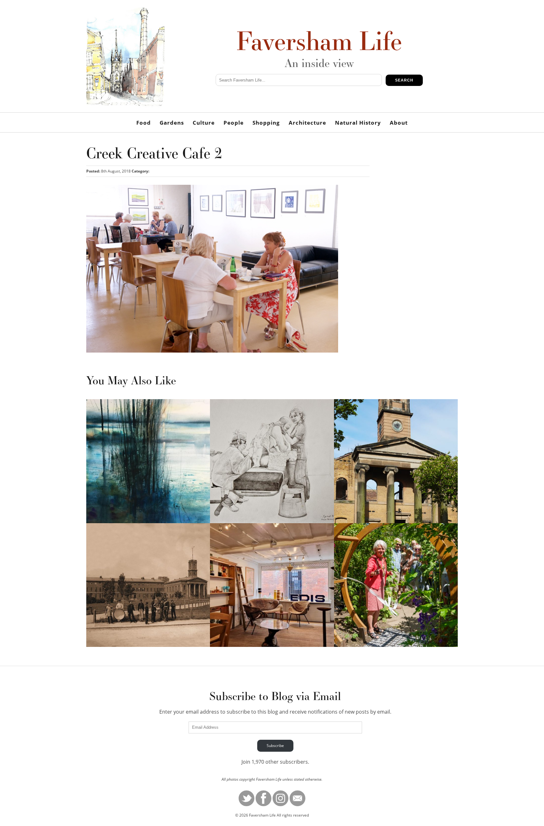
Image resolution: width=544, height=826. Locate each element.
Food (143, 122)
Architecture (307, 122)
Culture (204, 122)
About (399, 122)
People (234, 122)
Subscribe (275, 745)
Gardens (172, 122)
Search (404, 80)
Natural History (358, 122)
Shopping (266, 122)
